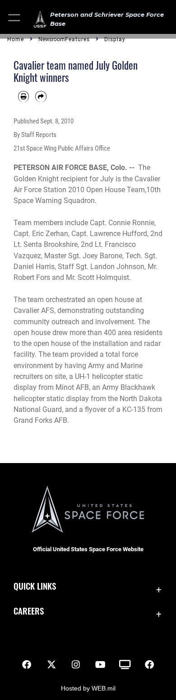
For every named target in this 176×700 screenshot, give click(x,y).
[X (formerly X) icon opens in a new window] (51, 665)
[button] (14, 19)
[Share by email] (40, 96)
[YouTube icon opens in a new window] (100, 665)
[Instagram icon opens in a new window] (76, 665)
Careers (29, 610)
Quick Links (35, 585)
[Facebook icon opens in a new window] (26, 665)
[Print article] (23, 96)
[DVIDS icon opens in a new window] (124, 665)
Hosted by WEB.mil (88, 688)
